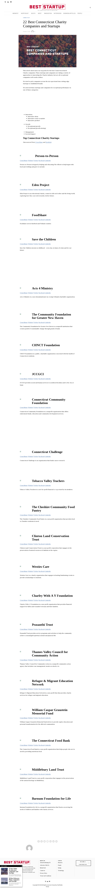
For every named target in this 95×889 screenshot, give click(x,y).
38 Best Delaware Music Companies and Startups (14, 880)
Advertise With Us (44, 865)
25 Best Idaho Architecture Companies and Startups (13, 871)
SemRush (48, 142)
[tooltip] (5, 2)
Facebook (42, 160)
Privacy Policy (43, 873)
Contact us (42, 870)
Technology (61, 870)
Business (60, 862)
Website (30, 160)
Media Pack (43, 867)
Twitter (35, 160)
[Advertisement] (47, 103)
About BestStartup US (45, 862)
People (59, 865)
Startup (59, 867)
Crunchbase (39, 142)
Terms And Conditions (45, 875)
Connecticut (26, 17)
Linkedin (48, 160)
